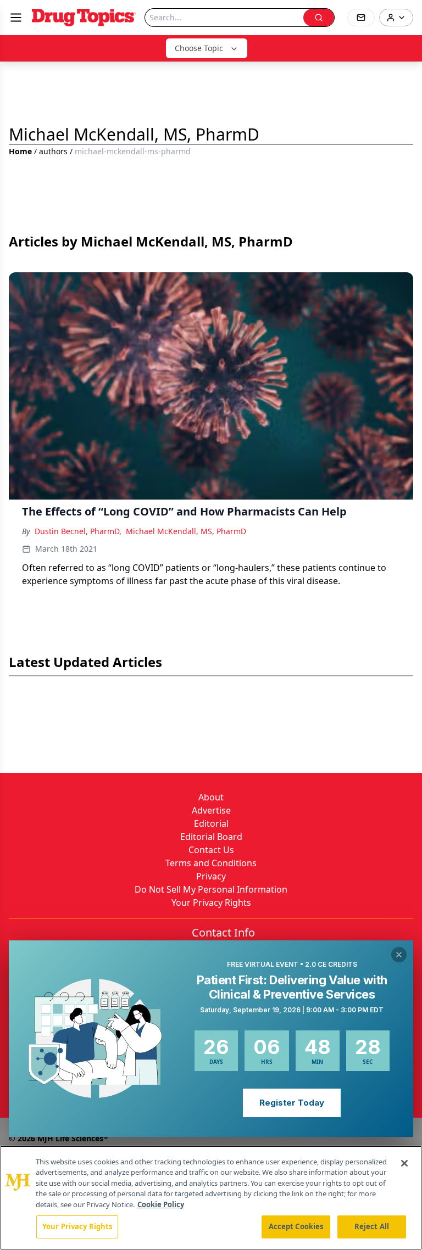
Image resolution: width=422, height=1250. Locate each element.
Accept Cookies (296, 1226)
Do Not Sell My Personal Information (211, 889)
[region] (211, 1198)
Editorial (211, 823)
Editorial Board (211, 837)
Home (20, 151)
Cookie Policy (160, 1204)
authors (53, 151)
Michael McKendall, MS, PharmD (186, 531)
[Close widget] (399, 954)
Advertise (211, 810)
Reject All (371, 1226)
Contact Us (211, 850)
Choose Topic (199, 48)
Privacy (211, 876)
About (211, 797)
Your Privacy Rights (211, 902)
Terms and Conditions (211, 863)
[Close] (404, 1163)
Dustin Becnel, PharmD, (78, 531)
